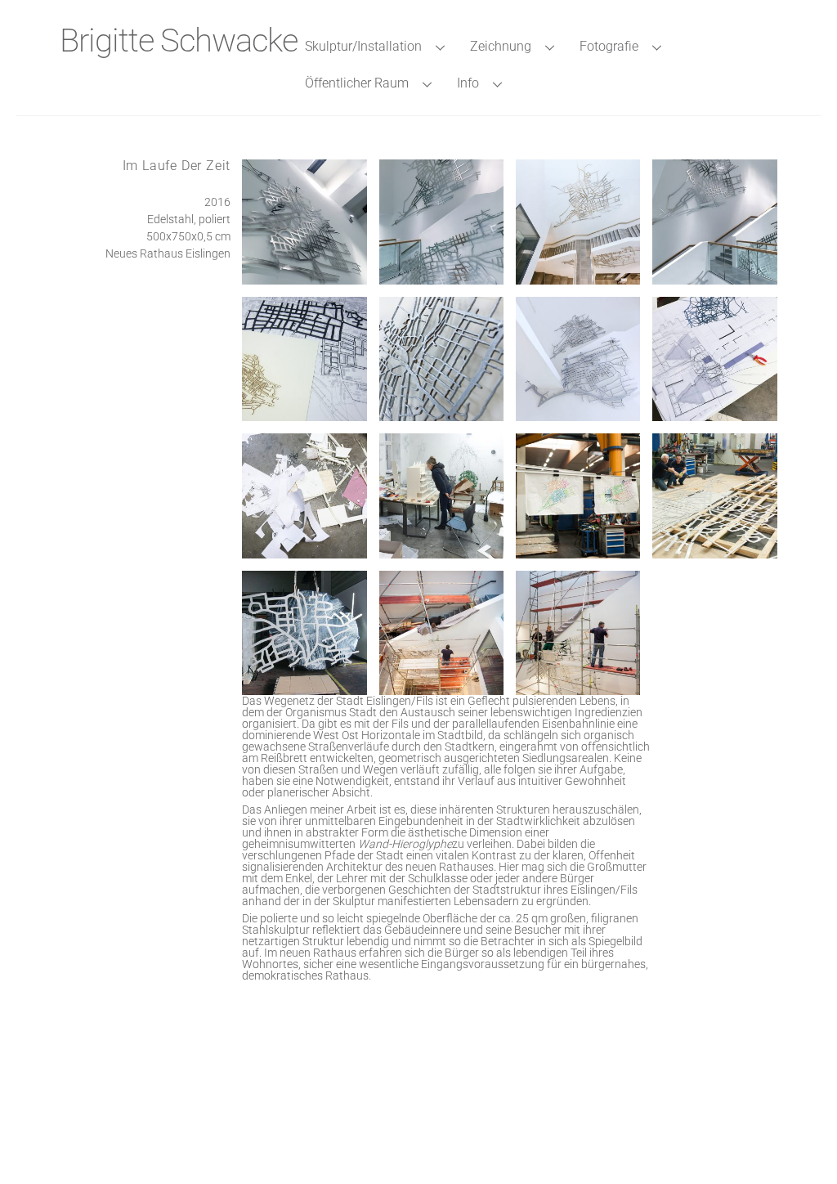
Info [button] (468, 83)
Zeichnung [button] (500, 46)
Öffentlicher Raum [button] (357, 83)
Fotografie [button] (609, 46)
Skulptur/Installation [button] (363, 46)
